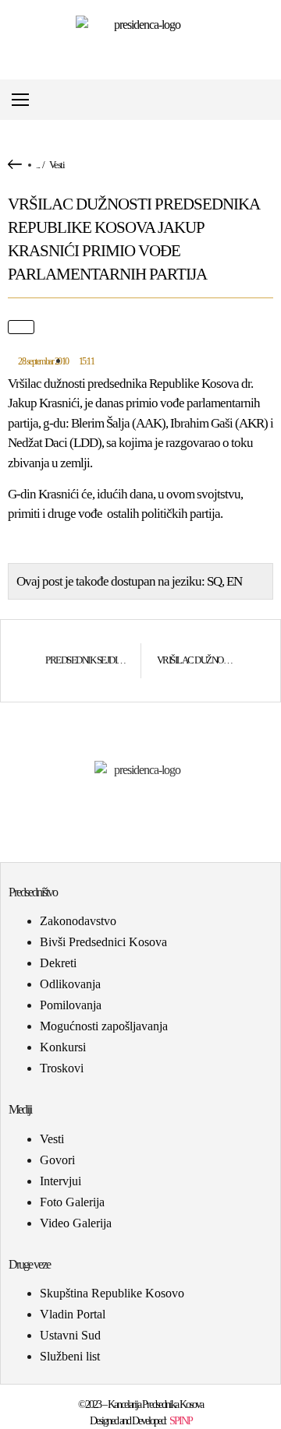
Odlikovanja (70, 984)
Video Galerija (76, 1223)
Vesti (57, 165)
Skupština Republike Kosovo (112, 1293)
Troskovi (62, 1068)
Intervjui (60, 1181)
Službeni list (70, 1356)
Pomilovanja (70, 1005)
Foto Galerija (72, 1202)
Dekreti (58, 963)
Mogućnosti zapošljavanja (104, 1026)
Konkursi (63, 1047)
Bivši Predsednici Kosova (103, 942)
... (38, 165)
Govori (57, 1160)
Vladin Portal (72, 1314)
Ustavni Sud (70, 1335)
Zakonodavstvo (78, 920)
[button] (268, 100)
